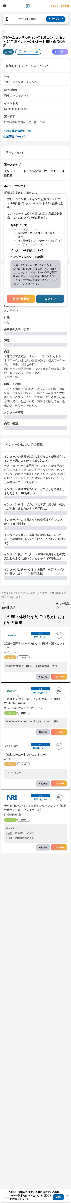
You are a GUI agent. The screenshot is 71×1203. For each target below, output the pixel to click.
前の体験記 (8, 607)
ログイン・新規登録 (59, 5)
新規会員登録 (21, 299)
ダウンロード (57, 19)
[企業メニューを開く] (12, 635)
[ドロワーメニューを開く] (4, 5)
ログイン (50, 299)
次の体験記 (63, 603)
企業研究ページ (13, 136)
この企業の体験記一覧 (17, 131)
